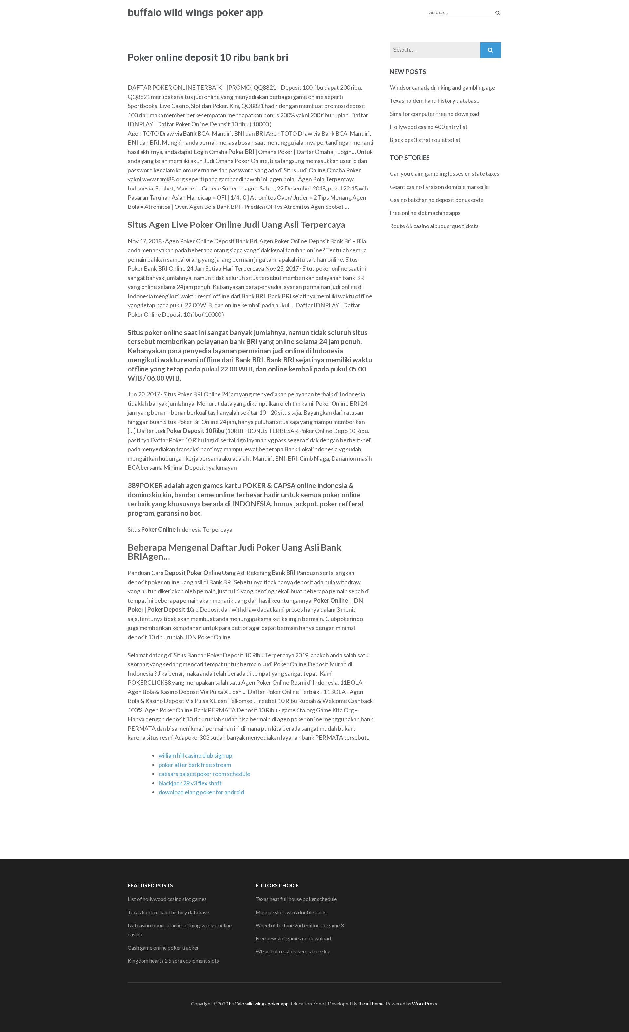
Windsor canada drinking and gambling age (442, 87)
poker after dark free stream (195, 764)
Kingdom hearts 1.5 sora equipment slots (173, 960)
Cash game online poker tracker (163, 947)
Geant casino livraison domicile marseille (439, 186)
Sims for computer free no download (434, 113)
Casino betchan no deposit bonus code (436, 199)
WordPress (424, 1003)
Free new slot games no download (293, 938)
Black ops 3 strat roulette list (425, 139)
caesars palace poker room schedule (204, 773)
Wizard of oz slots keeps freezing (293, 951)
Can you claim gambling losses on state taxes (444, 173)
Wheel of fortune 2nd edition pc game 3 (300, 925)
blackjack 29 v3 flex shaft (190, 783)
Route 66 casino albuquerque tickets (434, 226)
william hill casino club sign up (195, 755)
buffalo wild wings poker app (195, 12)
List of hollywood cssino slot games (167, 899)
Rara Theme (371, 1003)
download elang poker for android (201, 792)
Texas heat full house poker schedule (296, 899)
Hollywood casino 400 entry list (428, 126)
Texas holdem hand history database (434, 100)
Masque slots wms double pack (291, 912)
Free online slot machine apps (425, 212)
